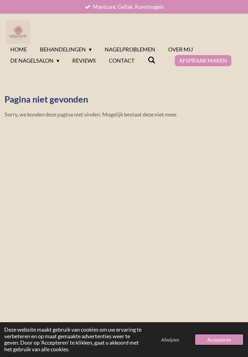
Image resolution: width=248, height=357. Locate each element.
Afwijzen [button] (170, 339)
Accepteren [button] (219, 339)
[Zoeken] (151, 60)
